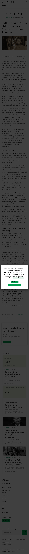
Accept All (14, 281)
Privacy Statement (18, 278)
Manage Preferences (14, 285)
